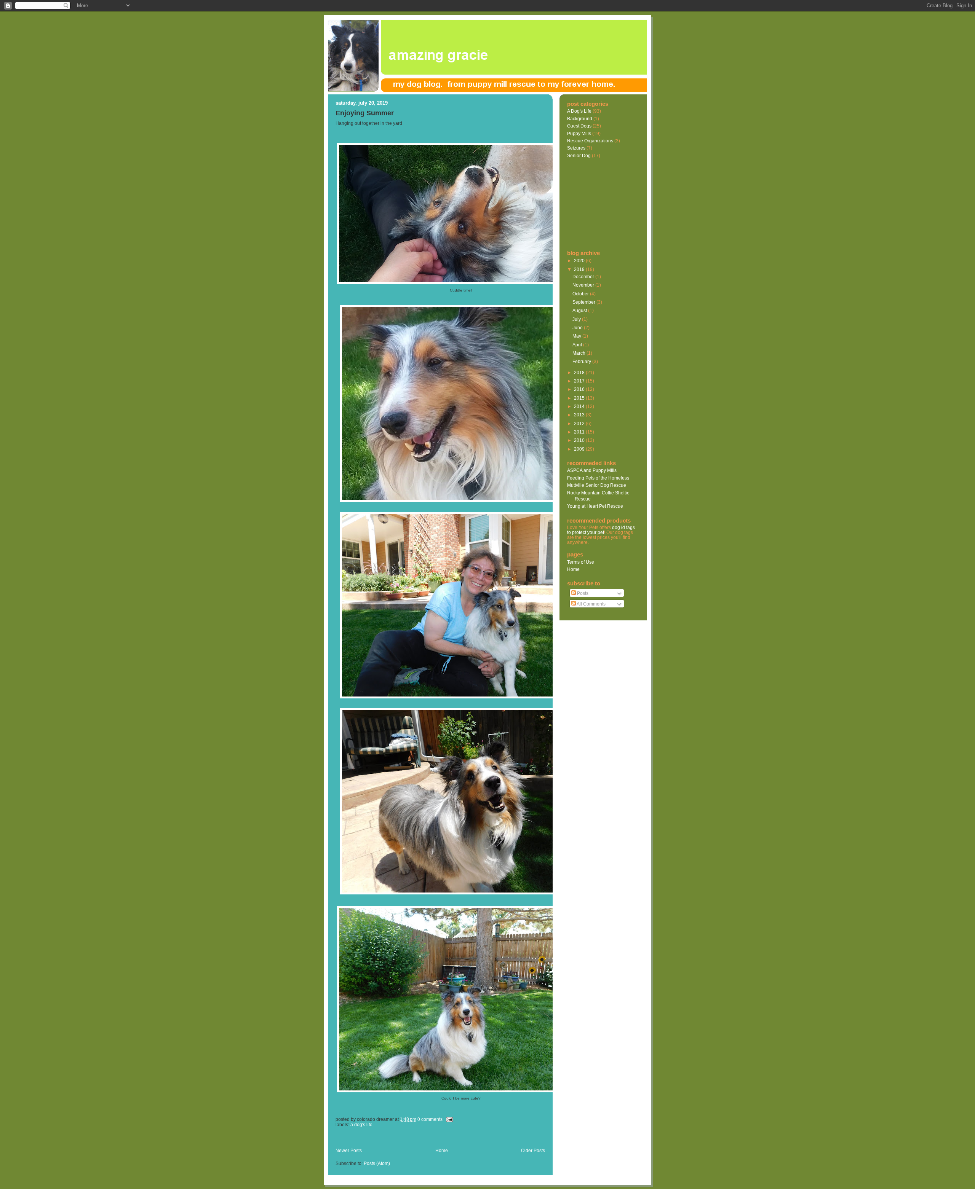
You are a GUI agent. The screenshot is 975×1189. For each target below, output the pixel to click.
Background (579, 118)
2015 (580, 397)
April (577, 344)
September (584, 302)
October (581, 293)
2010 (580, 440)
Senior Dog (579, 155)
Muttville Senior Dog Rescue (596, 485)
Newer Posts (349, 1150)
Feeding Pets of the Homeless (598, 477)
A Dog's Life (361, 1124)
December (583, 276)
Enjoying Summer (365, 113)
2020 (580, 260)
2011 (580, 431)
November (583, 284)
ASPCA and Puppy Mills (592, 470)
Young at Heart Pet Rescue (595, 506)
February (582, 361)
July (577, 319)
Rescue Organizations (590, 140)
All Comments (591, 603)
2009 (580, 448)
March (579, 353)
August (580, 310)
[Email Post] (448, 1119)
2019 (580, 269)
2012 (580, 423)
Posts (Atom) (377, 1163)
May (577, 335)
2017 (580, 380)
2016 (580, 389)
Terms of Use (580, 561)
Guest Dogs (579, 125)
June (578, 327)
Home (441, 1150)
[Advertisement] (425, 1139)
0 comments (430, 1119)
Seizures (576, 147)
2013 (580, 414)
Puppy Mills (579, 133)
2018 (580, 372)
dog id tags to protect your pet (601, 530)
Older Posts (533, 1150)
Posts (582, 593)
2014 (580, 406)
